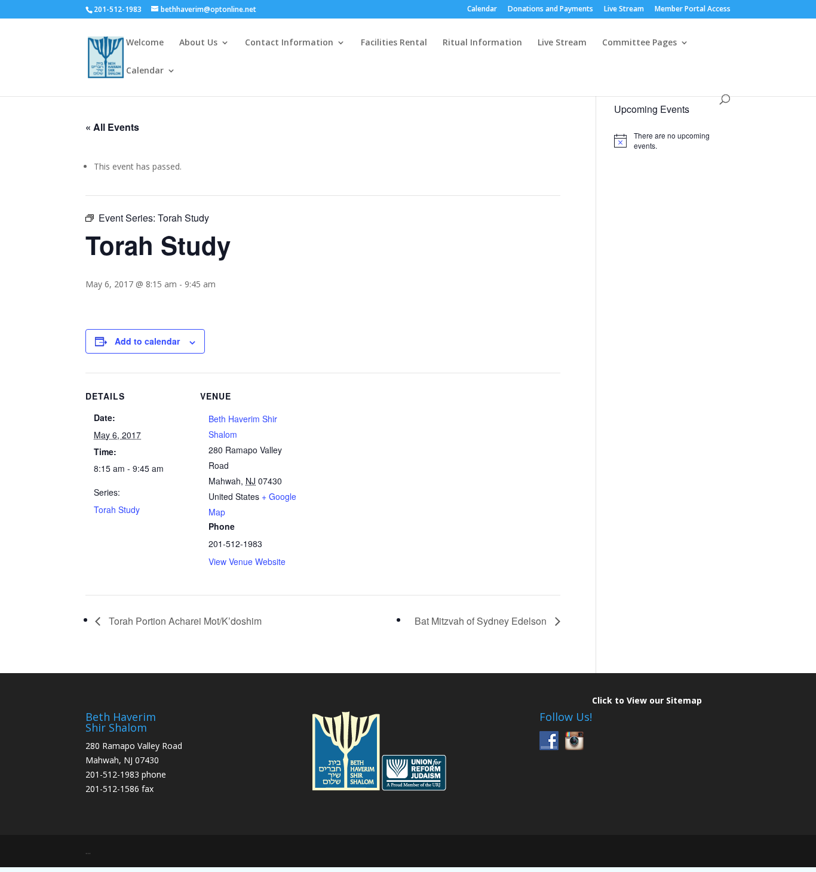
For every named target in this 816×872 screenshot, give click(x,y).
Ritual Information (482, 43)
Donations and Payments (550, 9)
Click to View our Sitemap (647, 700)
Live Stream (624, 9)
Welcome (145, 43)
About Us (198, 43)
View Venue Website (247, 561)
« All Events (112, 127)
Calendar (482, 9)
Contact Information (289, 43)
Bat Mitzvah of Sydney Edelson (482, 621)
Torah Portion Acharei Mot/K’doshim (184, 621)
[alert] (672, 141)
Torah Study (117, 509)
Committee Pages (639, 43)
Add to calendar (147, 341)
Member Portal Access (693, 9)
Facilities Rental (394, 43)
